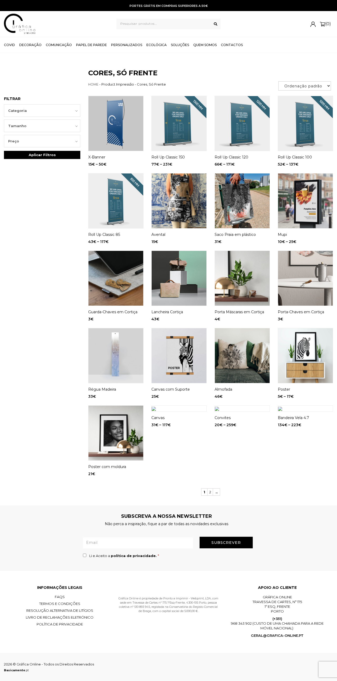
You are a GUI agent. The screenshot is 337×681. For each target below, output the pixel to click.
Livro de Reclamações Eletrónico (59, 617)
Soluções (180, 45)
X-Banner (96, 157)
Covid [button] (9, 45)
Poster (284, 389)
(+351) (277, 619)
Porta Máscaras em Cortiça (239, 312)
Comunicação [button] (59, 45)
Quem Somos (205, 45)
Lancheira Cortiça (167, 312)
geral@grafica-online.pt (277, 635)
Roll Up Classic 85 (104, 234)
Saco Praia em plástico (235, 234)
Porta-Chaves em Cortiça (301, 312)
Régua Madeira (102, 389)
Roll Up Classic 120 (231, 157)
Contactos (232, 45)
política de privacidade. (134, 556)
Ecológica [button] (156, 45)
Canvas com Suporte (170, 389)
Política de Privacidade (60, 624)
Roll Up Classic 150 (168, 157)
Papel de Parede (91, 45)
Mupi (282, 234)
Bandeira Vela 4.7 (293, 418)
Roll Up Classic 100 (295, 157)
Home (93, 84)
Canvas (158, 418)
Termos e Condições (59, 604)
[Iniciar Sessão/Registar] (313, 24)
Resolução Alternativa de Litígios (59, 610)
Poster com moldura (107, 467)
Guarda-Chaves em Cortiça (112, 312)
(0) (328, 23)
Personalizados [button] (126, 45)
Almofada (223, 389)
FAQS (60, 597)
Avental (158, 234)
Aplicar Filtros (42, 155)
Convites (223, 418)
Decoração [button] (30, 45)
